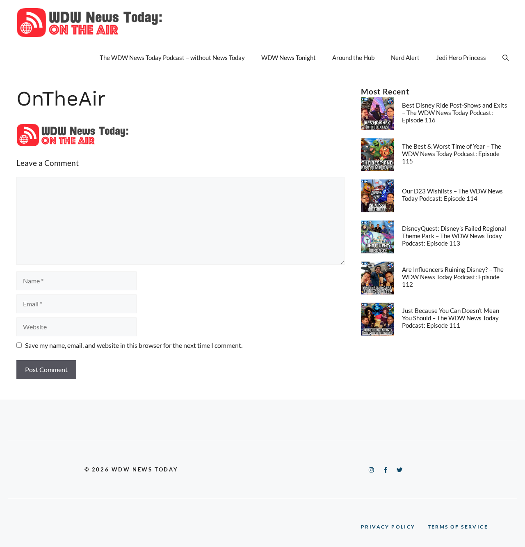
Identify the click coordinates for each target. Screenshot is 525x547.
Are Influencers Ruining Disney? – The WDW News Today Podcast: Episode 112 (453, 277)
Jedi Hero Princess (461, 57)
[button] (505, 57)
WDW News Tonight (288, 57)
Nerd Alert (405, 57)
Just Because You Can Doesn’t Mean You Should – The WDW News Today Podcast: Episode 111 (450, 318)
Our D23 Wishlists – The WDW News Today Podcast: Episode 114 (452, 194)
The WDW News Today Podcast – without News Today (172, 57)
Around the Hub (353, 57)
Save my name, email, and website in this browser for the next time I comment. (133, 345)
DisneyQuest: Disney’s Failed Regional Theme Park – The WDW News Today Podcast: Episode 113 (454, 236)
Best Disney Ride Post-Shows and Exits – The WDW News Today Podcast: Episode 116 (454, 112)
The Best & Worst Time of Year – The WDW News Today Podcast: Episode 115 (451, 153)
